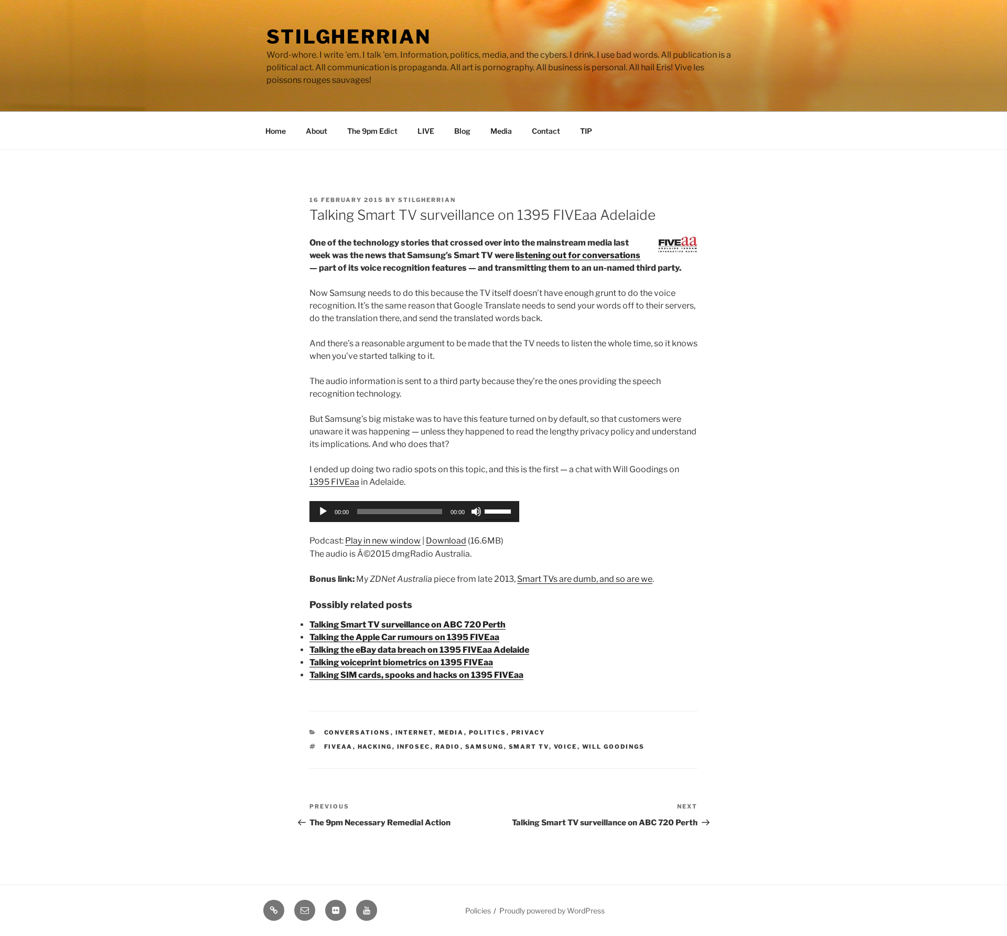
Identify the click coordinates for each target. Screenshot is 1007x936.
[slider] (499, 510)
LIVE (425, 130)
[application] (414, 511)
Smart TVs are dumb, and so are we (584, 579)
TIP (586, 130)
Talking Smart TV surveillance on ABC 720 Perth (407, 625)
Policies (478, 910)
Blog (462, 130)
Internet (414, 732)
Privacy (528, 732)
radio (447, 746)
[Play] (323, 511)
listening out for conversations (578, 255)
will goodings (613, 746)
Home (275, 130)
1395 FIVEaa (334, 482)
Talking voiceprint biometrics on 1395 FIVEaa (401, 662)
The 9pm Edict (372, 130)
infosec (414, 746)
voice (565, 746)
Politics (488, 732)
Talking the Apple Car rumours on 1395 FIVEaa (404, 637)
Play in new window (383, 541)
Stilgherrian (348, 36)
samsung (484, 746)
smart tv (529, 746)
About (316, 130)
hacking (375, 746)
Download (446, 541)
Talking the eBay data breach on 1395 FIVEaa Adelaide (419, 650)
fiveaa (338, 746)
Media (501, 130)
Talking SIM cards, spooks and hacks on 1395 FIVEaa (416, 675)
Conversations (357, 732)
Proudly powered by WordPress (552, 910)
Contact (546, 130)
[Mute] (476, 511)
